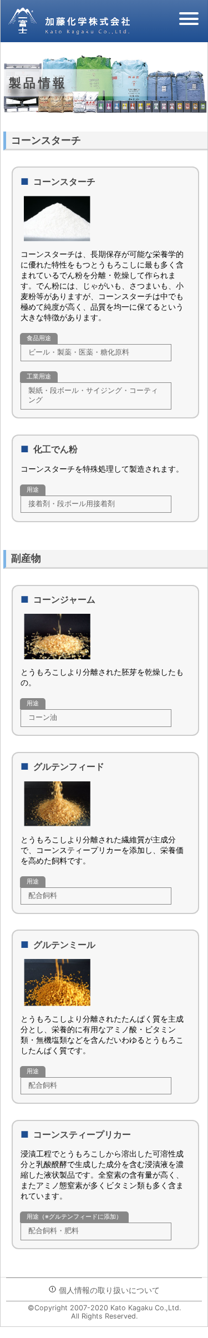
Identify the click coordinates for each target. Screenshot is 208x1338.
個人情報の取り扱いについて (108, 1290)
